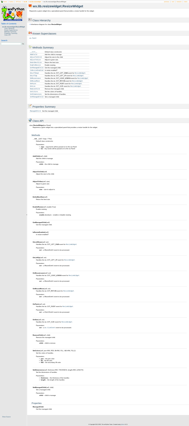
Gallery (11, 1)
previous (166, 1)
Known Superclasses (11, 30)
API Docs (18, 1)
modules (179, 1)
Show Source (6, 417)
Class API (7, 35)
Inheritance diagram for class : (46, 24)
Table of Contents (8, 24)
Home (5, 1)
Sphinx (122, 424)
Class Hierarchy (9, 28)
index (185, 1)
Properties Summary (10, 33)
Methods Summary (10, 32)
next (173, 1)
